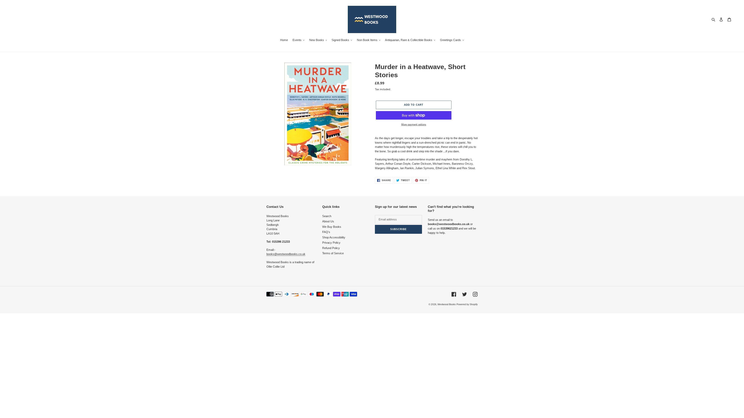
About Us (328, 221)
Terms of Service (333, 253)
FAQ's (326, 232)
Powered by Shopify (467, 304)
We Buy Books (331, 226)
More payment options (413, 124)
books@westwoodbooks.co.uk (285, 254)
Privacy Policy (331, 242)
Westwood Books (446, 304)
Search (326, 216)
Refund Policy (331, 248)
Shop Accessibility (333, 237)
